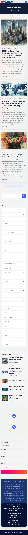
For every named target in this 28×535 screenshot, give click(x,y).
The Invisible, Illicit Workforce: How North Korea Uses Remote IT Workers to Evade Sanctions (17, 387)
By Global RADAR (7, 48)
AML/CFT (6, 223)
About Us (12, 505)
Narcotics (6, 308)
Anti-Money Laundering (9, 227)
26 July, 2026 (12, 401)
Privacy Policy (13, 510)
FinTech (6, 281)
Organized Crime (8, 317)
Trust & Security (13, 517)
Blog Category (7, 241)
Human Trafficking (8, 290)
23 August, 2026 (17, 48)
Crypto (5, 259)
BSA (5, 250)
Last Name (3, 456)
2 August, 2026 (13, 392)
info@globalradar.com (14, 422)
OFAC (5, 312)
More (5, 303)
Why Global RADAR (16, 500)
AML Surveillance (8, 219)
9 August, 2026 (17, 152)
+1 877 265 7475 (14, 433)
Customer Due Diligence (9, 263)
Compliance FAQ (11, 498)
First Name (3, 449)
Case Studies (14, 506)
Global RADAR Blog (10, 508)
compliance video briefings (14, 495)
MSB (10, 520)
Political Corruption (8, 321)
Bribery (5, 245)
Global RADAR (7, 286)
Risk (5, 326)
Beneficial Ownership (9, 232)
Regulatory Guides (13, 522)
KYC (5, 299)
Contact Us (19, 508)
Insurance (15, 520)
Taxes (5, 335)
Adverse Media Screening (10, 210)
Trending (6, 344)
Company (3, 463)
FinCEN (5, 277)
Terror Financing (8, 339)
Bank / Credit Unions (11, 519)
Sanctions (6, 330)
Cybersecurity (7, 268)
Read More (4, 76)
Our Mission (18, 505)
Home (10, 10)
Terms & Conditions (14, 512)
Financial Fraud (7, 272)
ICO (5, 295)
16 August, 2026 (17, 98)
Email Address (4, 442)
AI (4, 214)
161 (18, 186)
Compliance (7, 254)
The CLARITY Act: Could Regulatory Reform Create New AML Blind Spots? (17, 396)
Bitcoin (5, 236)
